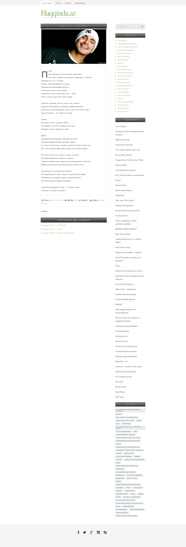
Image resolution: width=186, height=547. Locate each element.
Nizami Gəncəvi (121, 341)
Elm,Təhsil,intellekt (125, 102)
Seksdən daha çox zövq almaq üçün (128, 484)
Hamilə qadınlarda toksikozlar (127, 466)
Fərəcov (119, 459)
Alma (117, 266)
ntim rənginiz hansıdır (123, 456)
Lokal (118, 462)
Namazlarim (120, 478)
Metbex (120, 63)
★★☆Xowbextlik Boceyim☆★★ (127, 150)
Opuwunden (120, 469)
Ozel (117, 423)
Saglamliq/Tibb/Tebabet (127, 44)
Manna (118, 180)
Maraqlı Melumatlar (125, 73)
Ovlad (133, 494)
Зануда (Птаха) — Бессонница (54, 225)
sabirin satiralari (122, 512)
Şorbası (118, 453)
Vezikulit (119, 491)
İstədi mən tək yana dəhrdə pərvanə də (129, 450)
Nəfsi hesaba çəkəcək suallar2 (126, 417)
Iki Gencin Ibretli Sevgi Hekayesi (126, 516)
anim (135, 431)
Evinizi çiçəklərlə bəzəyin (125, 420)
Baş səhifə (47, 3)
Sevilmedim (119, 487)
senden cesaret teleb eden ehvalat (128, 447)
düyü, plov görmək (122, 234)
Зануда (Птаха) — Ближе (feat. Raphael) (58, 233)
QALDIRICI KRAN (130, 491)
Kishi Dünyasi (123, 105)
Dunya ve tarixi (124, 82)
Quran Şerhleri (121, 165)
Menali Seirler (120, 185)
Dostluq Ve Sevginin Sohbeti (125, 500)
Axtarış (68, 3)
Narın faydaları (128, 506)
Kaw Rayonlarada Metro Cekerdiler (128, 441)
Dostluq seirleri (121, 216)
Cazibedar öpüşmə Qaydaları (126, 326)
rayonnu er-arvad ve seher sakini (128, 367)
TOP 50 (58, 3)
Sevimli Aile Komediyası (134, 475)
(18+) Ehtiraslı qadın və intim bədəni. (130, 175)
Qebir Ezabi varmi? (122, 247)
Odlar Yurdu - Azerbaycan (125, 289)
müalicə (119, 414)
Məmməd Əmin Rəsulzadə (125, 372)
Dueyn (118, 506)
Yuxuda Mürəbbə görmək (125, 299)
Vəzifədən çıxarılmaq (123, 431)
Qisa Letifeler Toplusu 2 (124, 284)
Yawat (128, 487)
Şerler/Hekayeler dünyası (128, 47)
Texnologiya (122, 66)
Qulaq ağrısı (120, 195)
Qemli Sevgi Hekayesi (124, 190)
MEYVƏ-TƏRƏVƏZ (132, 478)
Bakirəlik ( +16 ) (121, 362)
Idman (120, 99)
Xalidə (139, 420)
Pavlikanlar (126, 423)
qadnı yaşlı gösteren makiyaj (134, 459)
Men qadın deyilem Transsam (125, 472)
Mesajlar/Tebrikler (125, 76)
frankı (118, 497)
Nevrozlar (119, 382)
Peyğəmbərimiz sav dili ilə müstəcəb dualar (128, 427)
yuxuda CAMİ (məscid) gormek (127, 211)
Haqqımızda (80, 3)
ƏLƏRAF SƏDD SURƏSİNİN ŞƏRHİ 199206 (128, 438)
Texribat (137, 456)
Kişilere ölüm (120, 387)
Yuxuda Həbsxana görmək (125, 294)
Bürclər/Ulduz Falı (125, 86)
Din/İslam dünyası (125, 70)
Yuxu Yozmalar (124, 89)
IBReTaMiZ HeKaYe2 (122, 494)
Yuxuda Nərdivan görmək (125, 170)
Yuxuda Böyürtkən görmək (125, 351)
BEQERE (118, 305)
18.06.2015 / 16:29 (57, 200)
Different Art (123, 112)
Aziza (76, 200)
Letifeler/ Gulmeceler (126, 50)
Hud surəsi (119, 397)
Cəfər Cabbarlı (120, 127)
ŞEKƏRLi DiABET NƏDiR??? (126, 229)
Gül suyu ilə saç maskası (131, 497)
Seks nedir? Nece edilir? (124, 201)
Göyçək (118, 481)
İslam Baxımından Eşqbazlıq (125, 434)
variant (140, 494)
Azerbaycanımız (124, 57)
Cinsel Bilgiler (123, 92)
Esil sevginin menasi (123, 377)
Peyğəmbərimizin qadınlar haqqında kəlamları (128, 410)
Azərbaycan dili (121, 336)
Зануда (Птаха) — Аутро (52, 229)
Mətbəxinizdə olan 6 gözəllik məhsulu (129, 503)
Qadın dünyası (123, 60)
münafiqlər (120, 475)
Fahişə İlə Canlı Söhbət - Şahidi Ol (128, 253)
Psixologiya (122, 41)
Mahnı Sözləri (123, 108)
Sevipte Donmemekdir (137, 509)
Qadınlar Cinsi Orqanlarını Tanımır (129, 271)
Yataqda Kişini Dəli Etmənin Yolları (129, 160)
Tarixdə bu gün (123, 79)
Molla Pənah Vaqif (122, 140)
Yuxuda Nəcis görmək (124, 145)
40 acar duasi (137, 487)
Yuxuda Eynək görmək (124, 206)
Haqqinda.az (58, 12)
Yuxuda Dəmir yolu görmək (126, 346)
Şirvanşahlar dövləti (123, 155)
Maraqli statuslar (124, 95)
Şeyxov (118, 444)
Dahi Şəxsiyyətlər (125, 53)
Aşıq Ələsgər (120, 392)
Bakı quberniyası (121, 509)
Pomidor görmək (122, 331)
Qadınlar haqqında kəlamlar (126, 357)
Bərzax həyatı (129, 453)
